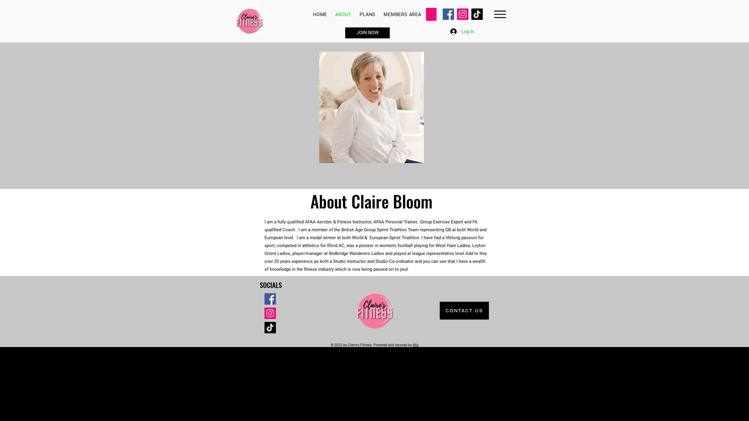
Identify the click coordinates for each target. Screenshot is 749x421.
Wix (416, 345)
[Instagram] (462, 14)
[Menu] (500, 14)
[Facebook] (448, 14)
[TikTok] (477, 14)
